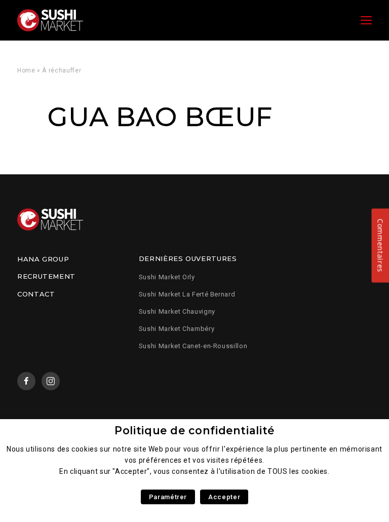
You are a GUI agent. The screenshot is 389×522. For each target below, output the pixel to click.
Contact (36, 294)
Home (26, 70)
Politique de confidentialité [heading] (194, 430)
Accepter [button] (224, 497)
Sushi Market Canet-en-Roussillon (193, 346)
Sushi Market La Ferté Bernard (187, 294)
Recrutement (46, 276)
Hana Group (43, 259)
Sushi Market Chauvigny (177, 311)
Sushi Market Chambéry (176, 328)
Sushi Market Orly (167, 277)
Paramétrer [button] (168, 497)
